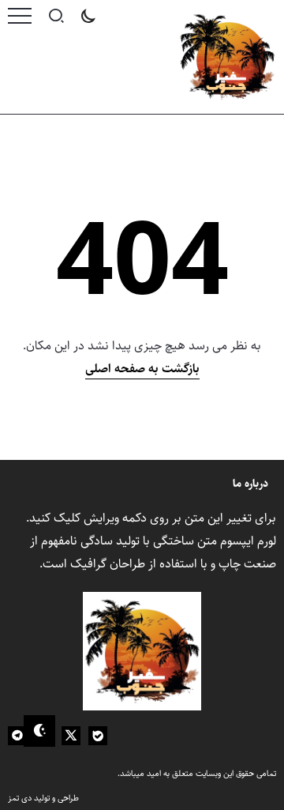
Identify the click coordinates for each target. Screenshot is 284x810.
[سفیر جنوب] (227, 56)
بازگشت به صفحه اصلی (142, 369)
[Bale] (97, 735)
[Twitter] (71, 735)
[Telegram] (17, 735)
